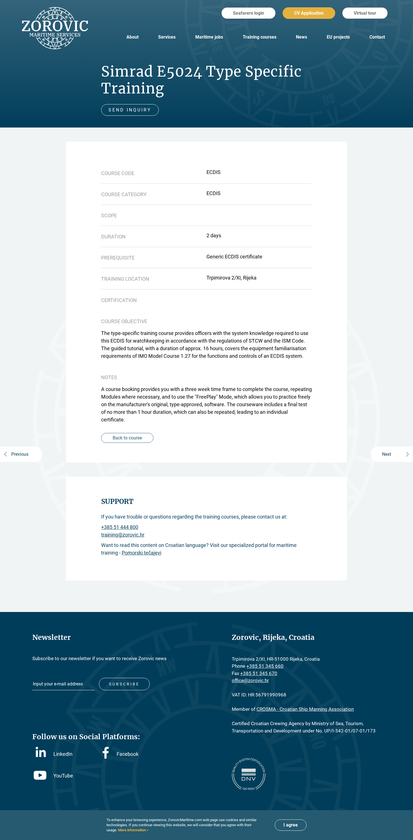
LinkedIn (62, 754)
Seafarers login (248, 13)
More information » (133, 830)
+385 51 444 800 (119, 527)
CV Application (309, 13)
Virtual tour (365, 13)
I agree (290, 825)
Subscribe (124, 684)
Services (167, 37)
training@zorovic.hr (122, 535)
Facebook (128, 754)
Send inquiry (129, 110)
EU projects (338, 37)
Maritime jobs (209, 37)
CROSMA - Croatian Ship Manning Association (305, 709)
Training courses (259, 37)
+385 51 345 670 (258, 673)
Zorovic (55, 28)
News (301, 37)
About (132, 37)
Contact (377, 37)
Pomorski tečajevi (141, 553)
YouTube (63, 776)
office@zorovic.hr (250, 680)
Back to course (127, 438)
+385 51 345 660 (264, 666)
